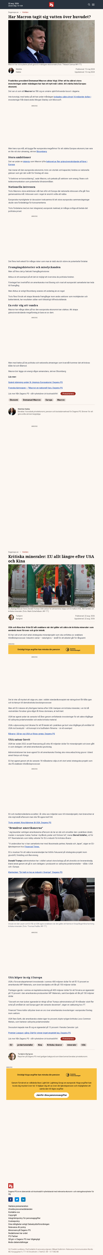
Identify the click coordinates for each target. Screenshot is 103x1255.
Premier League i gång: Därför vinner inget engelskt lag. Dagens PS (39, 1033)
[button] (51, 899)
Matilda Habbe (24, 409)
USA (84, 1045)
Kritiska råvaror (54, 1045)
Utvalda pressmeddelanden (20, 1209)
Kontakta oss (14, 1212)
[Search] (89, 4)
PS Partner (13, 1236)
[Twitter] (17, 1199)
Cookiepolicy (14, 1221)
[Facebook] (10, 1199)
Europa (49, 400)
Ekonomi (14, 400)
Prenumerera (68, 394)
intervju (26, 161)
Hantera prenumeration (18, 1206)
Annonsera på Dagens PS (19, 1230)
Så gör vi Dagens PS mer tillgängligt (24, 1239)
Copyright (12, 1215)
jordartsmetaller (25, 1045)
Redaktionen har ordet (18, 1233)
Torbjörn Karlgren (25, 1054)
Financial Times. (32, 846)
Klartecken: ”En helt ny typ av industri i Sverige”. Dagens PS (35, 872)
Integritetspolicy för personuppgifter (24, 1218)
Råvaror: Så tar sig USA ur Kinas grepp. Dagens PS (31, 734)
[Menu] (93, 4)
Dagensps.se (13, 12)
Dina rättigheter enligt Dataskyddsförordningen (28, 1224)
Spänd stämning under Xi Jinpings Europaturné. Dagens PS (35, 382)
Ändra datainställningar (18, 1242)
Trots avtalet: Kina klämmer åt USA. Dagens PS (29, 822)
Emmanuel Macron (32, 400)
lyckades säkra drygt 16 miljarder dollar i (72, 97)
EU (11, 1045)
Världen (25, 12)
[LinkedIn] (23, 1199)
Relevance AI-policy (17, 1227)
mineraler (71, 1045)
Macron (61, 400)
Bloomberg (42, 151)
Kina (40, 1045)
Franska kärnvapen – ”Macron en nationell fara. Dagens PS (35, 388)
